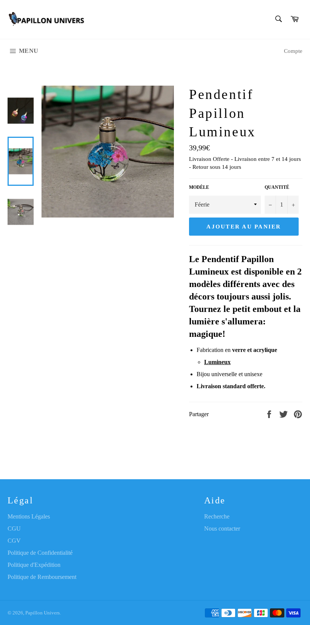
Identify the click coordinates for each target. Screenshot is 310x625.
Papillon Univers (42, 613)
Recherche (216, 516)
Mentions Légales (29, 516)
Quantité (277, 187)
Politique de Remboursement (42, 577)
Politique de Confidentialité (40, 552)
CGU (14, 528)
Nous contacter (222, 528)
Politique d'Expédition (34, 565)
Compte (293, 51)
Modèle (199, 187)
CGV (14, 540)
